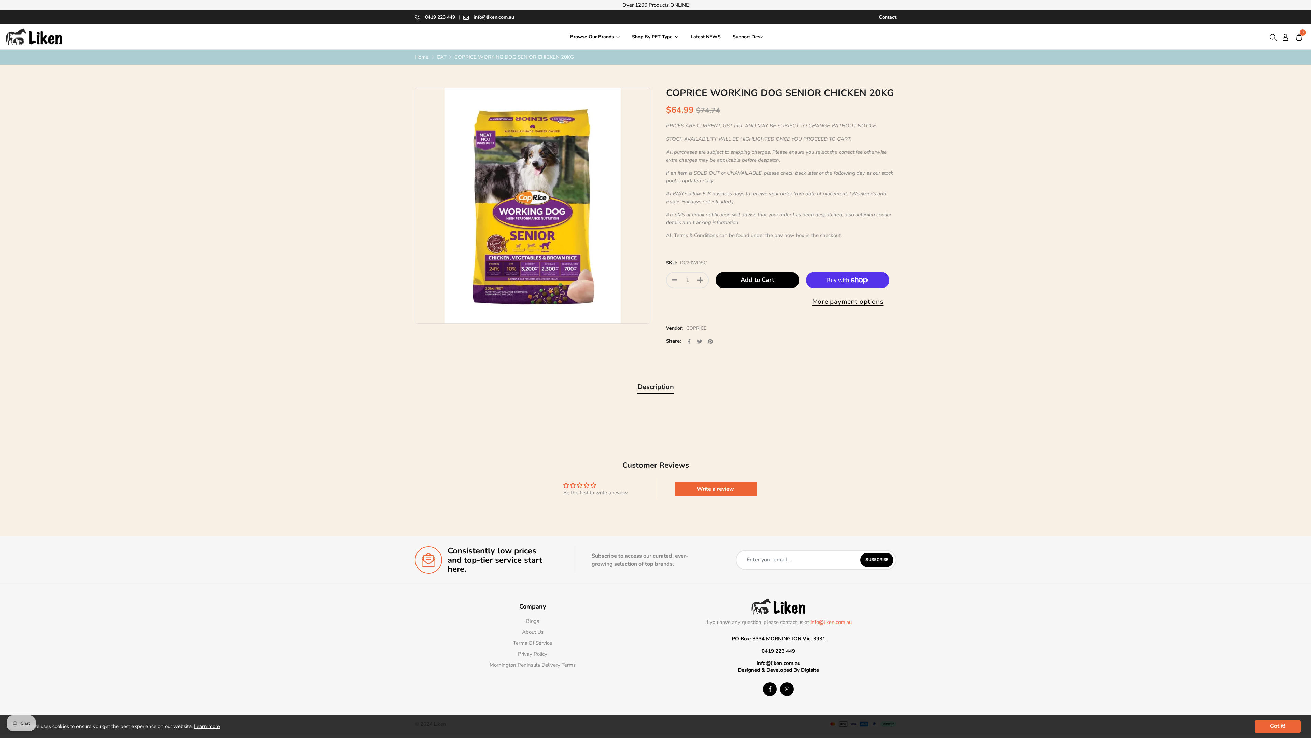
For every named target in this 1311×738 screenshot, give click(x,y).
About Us (533, 632)
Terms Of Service (532, 643)
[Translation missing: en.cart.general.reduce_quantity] (674, 280)
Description (655, 387)
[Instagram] (787, 689)
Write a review (715, 489)
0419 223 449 (439, 17)
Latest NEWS (706, 36)
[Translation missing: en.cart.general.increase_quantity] (700, 280)
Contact (887, 17)
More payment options (848, 301)
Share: (673, 341)
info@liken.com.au (493, 17)
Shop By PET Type (652, 36)
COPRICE (696, 328)
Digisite (810, 670)
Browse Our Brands (592, 36)
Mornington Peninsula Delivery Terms (533, 664)
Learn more (207, 726)
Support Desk (748, 36)
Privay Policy (532, 654)
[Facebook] (770, 689)
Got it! (1277, 726)
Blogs (532, 621)
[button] (1273, 36)
